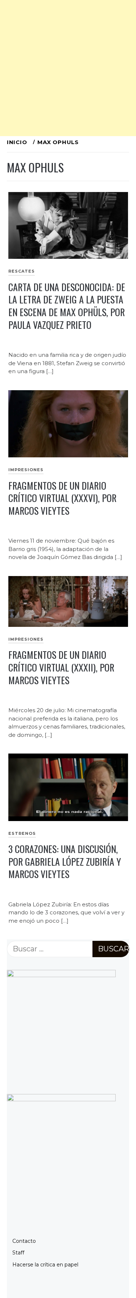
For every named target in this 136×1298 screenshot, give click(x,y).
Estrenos (22, 833)
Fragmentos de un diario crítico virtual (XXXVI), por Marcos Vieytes (62, 498)
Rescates (21, 271)
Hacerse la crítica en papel (45, 1264)
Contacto (24, 1241)
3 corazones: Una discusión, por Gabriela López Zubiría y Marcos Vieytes (64, 861)
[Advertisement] (68, 68)
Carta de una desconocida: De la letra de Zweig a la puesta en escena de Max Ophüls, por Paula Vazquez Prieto (66, 306)
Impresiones (26, 469)
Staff (18, 1252)
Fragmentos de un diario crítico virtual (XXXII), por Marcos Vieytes (61, 667)
